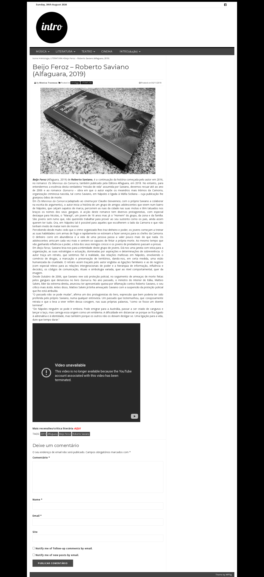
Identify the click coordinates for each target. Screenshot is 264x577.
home (36, 58)
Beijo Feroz (65, 433)
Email (37, 515)
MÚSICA (41, 51)
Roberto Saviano (81, 433)
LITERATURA (64, 51)
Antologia (44, 58)
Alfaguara (52, 433)
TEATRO (87, 51)
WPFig (229, 574)
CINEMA (106, 51)
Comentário (41, 457)
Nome (37, 499)
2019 (43, 433)
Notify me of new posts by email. (57, 555)
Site (35, 532)
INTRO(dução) (129, 51)
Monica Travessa (48, 82)
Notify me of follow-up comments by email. (64, 548)
